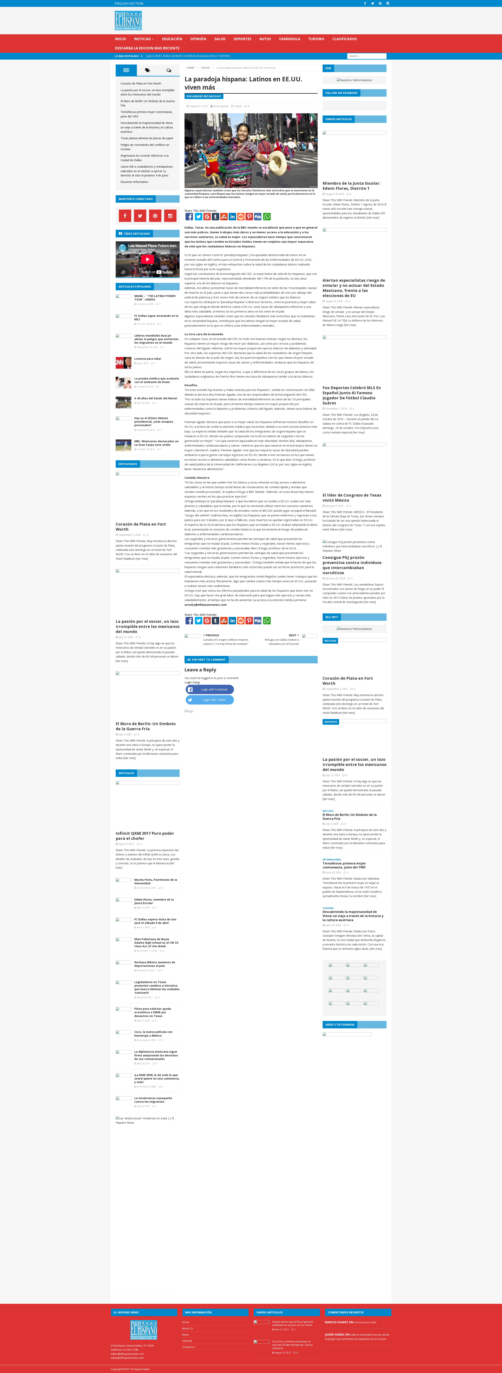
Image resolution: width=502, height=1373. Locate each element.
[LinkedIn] (232, 218)
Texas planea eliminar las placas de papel (147, 138)
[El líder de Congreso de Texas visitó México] (355, 488)
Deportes (242, 39)
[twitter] (372, 3)
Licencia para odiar (147, 359)
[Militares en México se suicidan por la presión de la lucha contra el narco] (354, 1007)
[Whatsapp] (266, 218)
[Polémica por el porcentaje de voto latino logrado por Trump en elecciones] (336, 1007)
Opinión (198, 39)
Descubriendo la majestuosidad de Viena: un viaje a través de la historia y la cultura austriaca (147, 127)
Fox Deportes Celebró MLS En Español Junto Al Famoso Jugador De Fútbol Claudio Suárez (352, 395)
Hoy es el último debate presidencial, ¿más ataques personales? (153, 421)
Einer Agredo (221, 106)
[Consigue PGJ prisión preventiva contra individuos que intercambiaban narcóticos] (355, 550)
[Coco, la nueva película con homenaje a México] (123, 1040)
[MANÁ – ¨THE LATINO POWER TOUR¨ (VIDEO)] (123, 303)
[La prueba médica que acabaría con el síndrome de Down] (123, 386)
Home (185, 1322)
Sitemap (187, 1340)
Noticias (142, 39)
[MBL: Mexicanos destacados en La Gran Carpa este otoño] (123, 449)
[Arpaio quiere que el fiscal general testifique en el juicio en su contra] (261, 1329)
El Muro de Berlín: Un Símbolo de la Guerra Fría (146, 726)
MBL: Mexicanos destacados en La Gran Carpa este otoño (156, 443)
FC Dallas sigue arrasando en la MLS (156, 317)
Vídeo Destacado (137, 233)
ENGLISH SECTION (129, 3)
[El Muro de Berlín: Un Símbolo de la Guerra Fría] (148, 717)
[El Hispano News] (144, 1330)
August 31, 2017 (199, 106)
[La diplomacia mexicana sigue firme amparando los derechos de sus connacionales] (123, 1059)
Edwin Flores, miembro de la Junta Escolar (154, 901)
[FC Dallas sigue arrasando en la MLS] (123, 323)
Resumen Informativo (134, 182)
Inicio (120, 39)
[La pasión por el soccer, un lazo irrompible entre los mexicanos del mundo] (148, 615)
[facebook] (365, 3)
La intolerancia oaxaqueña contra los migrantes (153, 1099)
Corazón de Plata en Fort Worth (141, 83)
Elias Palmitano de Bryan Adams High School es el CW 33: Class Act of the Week (156, 942)
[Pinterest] (380, 3)
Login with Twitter (214, 700)
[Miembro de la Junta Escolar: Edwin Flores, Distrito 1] (355, 176)
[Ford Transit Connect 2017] (354, 969)
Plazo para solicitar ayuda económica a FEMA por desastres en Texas (152, 1012)
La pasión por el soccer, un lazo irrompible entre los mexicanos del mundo (148, 626)
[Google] (207, 218)
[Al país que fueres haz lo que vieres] (371, 969)
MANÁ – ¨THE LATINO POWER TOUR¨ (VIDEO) (155, 297)
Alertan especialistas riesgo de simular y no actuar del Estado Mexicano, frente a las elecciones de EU (354, 288)
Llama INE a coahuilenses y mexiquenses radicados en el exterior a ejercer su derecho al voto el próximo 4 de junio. (147, 171)
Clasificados (344, 39)
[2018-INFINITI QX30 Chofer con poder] (371, 1007)
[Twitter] (198, 218)
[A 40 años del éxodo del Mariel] (123, 406)
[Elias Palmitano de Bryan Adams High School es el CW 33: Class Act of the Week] (123, 947)
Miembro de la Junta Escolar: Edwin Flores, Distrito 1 (351, 186)
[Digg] (257, 218)
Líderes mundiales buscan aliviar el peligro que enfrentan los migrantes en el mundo (156, 339)
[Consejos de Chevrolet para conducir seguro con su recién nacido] (336, 969)
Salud (220, 39)
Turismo (316, 39)
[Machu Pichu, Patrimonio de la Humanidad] (123, 887)
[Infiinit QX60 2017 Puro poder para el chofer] (148, 826)
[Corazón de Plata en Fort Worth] (148, 517)
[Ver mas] (142, 558)
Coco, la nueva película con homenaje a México (153, 1033)
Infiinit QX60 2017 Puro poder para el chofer (145, 836)
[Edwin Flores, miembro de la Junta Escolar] (123, 907)
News (185, 1334)
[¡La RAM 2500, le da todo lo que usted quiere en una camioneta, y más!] (123, 1082)
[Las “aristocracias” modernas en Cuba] (146, 1122)
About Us (187, 1328)
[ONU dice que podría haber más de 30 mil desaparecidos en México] (354, 994)
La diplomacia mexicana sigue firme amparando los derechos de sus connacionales (156, 1055)
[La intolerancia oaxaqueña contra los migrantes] (123, 1106)
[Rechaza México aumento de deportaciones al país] (123, 970)
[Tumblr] (215, 218)
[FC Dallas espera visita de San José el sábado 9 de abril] (123, 927)
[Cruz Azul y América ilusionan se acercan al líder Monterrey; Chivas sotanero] (261, 1349)
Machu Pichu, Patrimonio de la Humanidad (155, 881)
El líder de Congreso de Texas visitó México (352, 497)
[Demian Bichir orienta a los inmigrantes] (336, 994)
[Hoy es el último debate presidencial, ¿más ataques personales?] (123, 426)
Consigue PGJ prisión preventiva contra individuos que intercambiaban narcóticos (352, 565)
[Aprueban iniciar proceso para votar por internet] (354, 982)
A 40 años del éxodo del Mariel (155, 398)
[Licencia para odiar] (123, 366)
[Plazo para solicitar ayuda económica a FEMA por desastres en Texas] (123, 1016)
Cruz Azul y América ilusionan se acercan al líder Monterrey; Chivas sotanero (292, 1345)
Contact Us (188, 1347)
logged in (207, 678)
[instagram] (388, 3)
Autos (265, 39)
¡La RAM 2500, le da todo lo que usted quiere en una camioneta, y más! (157, 1078)
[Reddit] (241, 218)
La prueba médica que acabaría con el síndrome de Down (156, 380)
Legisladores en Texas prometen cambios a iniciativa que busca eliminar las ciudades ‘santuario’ (157, 987)
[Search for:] (367, 56)
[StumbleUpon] (224, 218)
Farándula (289, 39)
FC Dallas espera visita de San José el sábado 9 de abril (155, 921)
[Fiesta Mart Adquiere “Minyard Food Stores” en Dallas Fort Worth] (371, 982)
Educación (172, 39)
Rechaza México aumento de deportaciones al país (154, 964)
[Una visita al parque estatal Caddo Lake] (336, 982)
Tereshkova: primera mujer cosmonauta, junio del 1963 (344, 865)
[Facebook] (189, 218)
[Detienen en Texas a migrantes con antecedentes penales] (371, 994)
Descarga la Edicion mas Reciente (147, 48)
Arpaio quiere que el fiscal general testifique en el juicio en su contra (292, 1323)
